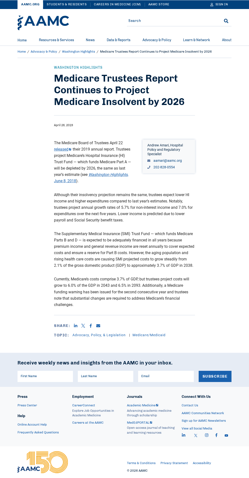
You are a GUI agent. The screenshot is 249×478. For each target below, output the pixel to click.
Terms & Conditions (141, 463)
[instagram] (207, 436)
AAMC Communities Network (203, 413)
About (226, 40)
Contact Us (190, 405)
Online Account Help (32, 424)
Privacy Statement (174, 463)
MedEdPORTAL (138, 422)
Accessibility (202, 463)
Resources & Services (56, 40)
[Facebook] (92, 326)
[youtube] (226, 436)
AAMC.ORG (30, 4)
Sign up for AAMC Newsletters (204, 420)
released (61, 149)
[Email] (100, 326)
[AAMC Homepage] (43, 462)
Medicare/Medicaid (149, 335)
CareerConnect (83, 405)
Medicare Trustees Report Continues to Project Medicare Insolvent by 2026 (156, 51)
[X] (85, 326)
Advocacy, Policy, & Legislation (99, 335)
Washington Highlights (78, 51)
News (90, 40)
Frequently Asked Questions (38, 432)
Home (22, 40)
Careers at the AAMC (88, 422)
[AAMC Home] (43, 23)
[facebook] (216, 436)
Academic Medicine (141, 405)
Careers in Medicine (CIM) (117, 4)
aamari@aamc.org (167, 160)
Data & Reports (118, 40)
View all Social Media (197, 428)
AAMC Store (158, 4)
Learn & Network (196, 40)
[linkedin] (184, 436)
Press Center (27, 405)
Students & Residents (67, 4)
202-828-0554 (164, 167)
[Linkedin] (77, 326)
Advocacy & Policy (156, 40)
